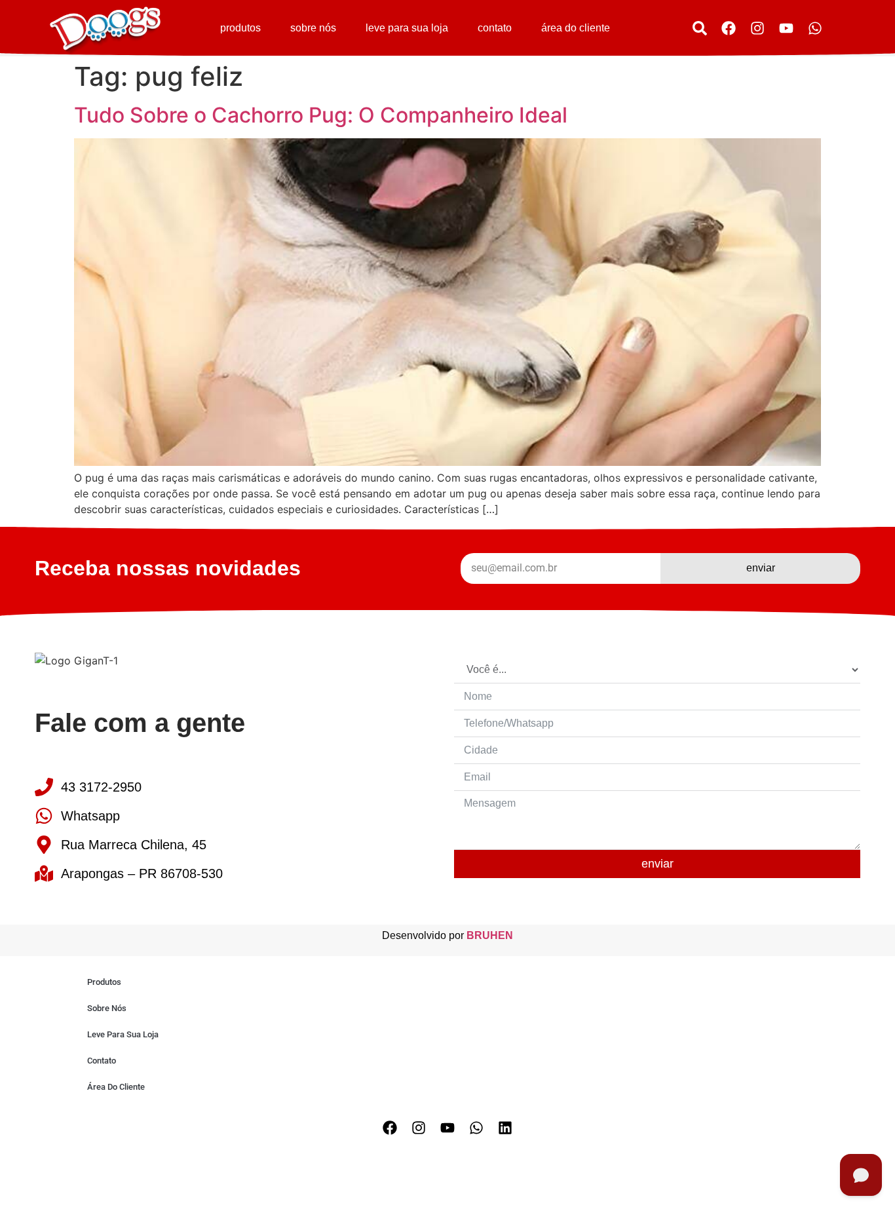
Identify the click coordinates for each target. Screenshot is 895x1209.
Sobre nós (313, 27)
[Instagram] (757, 28)
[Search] (699, 28)
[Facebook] (728, 28)
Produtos (240, 27)
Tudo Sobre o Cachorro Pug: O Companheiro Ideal (320, 115)
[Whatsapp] (815, 28)
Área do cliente (575, 27)
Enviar (657, 863)
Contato (495, 27)
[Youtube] (786, 28)
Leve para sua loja (407, 27)
